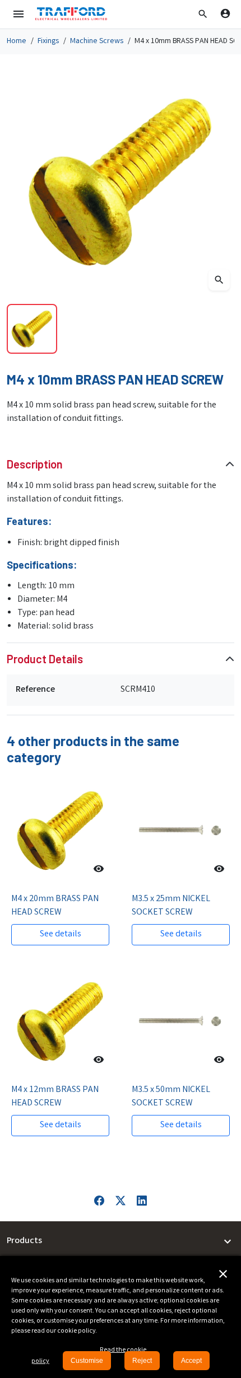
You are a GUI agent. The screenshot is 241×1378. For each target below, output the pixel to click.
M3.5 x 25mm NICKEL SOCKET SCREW (171, 906)
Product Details (45, 658)
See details (60, 934)
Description (35, 464)
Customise (87, 1361)
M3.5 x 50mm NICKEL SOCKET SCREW (171, 1097)
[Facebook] (99, 1201)
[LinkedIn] (141, 1201)
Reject (142, 1361)
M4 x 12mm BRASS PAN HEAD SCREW (55, 1097)
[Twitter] (120, 1201)
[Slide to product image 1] (32, 329)
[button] (203, 14)
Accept (191, 1361)
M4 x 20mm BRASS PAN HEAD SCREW (55, 906)
